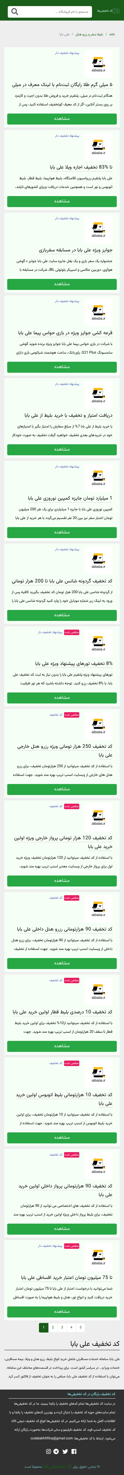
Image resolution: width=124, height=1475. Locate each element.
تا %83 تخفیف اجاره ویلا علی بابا (81, 167)
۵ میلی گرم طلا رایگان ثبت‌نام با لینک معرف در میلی (62, 85)
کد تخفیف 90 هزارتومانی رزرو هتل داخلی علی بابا (64, 929)
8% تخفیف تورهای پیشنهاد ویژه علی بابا (73, 664)
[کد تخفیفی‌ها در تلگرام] (56, 1452)
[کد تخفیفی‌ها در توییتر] (65, 1452)
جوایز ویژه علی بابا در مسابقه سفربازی (75, 250)
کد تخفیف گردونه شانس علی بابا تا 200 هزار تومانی (62, 581)
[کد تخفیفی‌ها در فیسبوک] (74, 1452)
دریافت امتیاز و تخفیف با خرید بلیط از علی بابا (68, 415)
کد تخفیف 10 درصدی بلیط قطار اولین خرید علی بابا (62, 1012)
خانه (112, 34)
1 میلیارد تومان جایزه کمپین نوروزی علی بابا (70, 498)
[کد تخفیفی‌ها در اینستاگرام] (48, 1452)
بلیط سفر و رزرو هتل (89, 34)
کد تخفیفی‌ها (57, 1466)
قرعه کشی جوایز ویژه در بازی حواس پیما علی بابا (65, 333)
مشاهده (62, 119)
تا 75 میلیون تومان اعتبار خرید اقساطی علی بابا (66, 1278)
